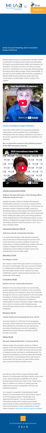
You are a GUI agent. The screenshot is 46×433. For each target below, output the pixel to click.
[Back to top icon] (23, 418)
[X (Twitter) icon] (22, 427)
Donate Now (38, 10)
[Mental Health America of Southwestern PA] (14, 6)
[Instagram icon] (27, 427)
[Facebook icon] (19, 427)
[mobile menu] (25, 7)
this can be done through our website (28, 408)
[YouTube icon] (24, 427)
